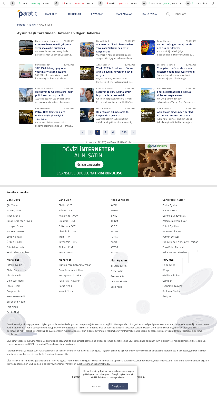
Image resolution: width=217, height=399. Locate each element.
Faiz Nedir (12, 306)
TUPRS (114, 236)
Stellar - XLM (66, 247)
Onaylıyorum (118, 386)
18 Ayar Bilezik (119, 281)
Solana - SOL (66, 210)
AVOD (114, 205)
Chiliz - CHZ (65, 205)
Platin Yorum (169, 210)
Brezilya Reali (14, 236)
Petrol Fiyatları (170, 226)
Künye (32, 24)
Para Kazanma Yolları (71, 270)
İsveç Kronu (13, 215)
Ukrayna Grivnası (16, 226)
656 (124, 132)
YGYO (114, 241)
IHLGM (114, 221)
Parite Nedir (14, 312)
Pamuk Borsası (170, 236)
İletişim (166, 296)
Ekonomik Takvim (172, 285)
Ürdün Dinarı (14, 241)
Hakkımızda (168, 265)
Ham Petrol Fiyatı (172, 231)
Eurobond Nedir (16, 301)
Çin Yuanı (12, 205)
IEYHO (114, 215)
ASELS (114, 226)
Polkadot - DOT (67, 226)
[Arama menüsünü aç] (168, 14)
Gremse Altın (118, 276)
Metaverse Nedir (16, 296)
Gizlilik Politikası (171, 275)
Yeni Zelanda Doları (18, 252)
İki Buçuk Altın (119, 265)
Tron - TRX (64, 236)
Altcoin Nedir (14, 275)
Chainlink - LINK (68, 231)
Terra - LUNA (66, 252)
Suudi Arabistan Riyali (19, 221)
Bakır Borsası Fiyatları (174, 252)
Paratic (21, 24)
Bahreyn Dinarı (15, 231)
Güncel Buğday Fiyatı (174, 215)
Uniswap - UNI (67, 221)
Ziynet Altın (117, 271)
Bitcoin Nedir (14, 265)
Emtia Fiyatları (170, 205)
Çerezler (167, 280)
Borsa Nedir (65, 285)
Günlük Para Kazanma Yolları (75, 265)
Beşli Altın (116, 286)
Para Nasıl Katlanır (69, 280)
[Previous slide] (3, 3)
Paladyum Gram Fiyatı (174, 221)
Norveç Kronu (14, 210)
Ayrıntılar (96, 386)
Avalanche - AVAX (68, 215)
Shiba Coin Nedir (16, 270)
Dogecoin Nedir (15, 280)
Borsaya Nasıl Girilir (70, 275)
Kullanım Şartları (172, 291)
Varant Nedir (66, 291)
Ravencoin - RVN (68, 241)
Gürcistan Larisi (16, 247)
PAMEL (114, 252)
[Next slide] (213, 3)
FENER (114, 210)
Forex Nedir (13, 285)
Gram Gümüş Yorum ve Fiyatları (180, 241)
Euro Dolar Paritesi (173, 247)
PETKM (114, 231)
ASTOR (114, 247)
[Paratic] (27, 14)
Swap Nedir (13, 291)
